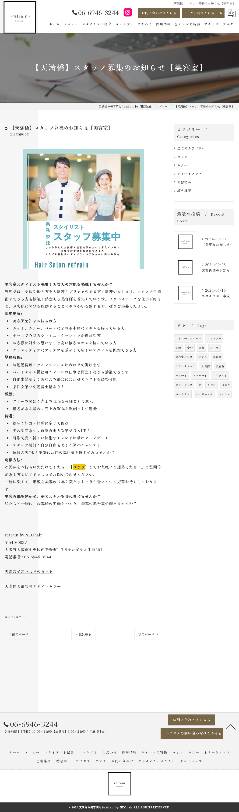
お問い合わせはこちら (158, 12)
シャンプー (214, 338)
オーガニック (204, 394)
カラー (20, 616)
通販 (201, 348)
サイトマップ (191, 761)
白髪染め (184, 182)
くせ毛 (211, 385)
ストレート (200, 375)
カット (9, 616)
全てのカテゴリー (191, 148)
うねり (226, 385)
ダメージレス (184, 385)
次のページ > (148, 634)
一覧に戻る (83, 634)
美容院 (220, 366)
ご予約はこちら (202, 12)
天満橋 (205, 366)
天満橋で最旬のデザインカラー (33, 586)
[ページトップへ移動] (230, 726)
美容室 (217, 357)
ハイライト (220, 375)
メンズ (202, 357)
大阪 (178, 348)
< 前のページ (18, 634)
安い (190, 348)
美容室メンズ (184, 357)
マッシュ (224, 394)
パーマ (214, 348)
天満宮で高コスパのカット (29, 571)
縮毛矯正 (184, 190)
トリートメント (189, 173)
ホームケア (183, 394)
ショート (181, 375)
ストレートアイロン (188, 338)
